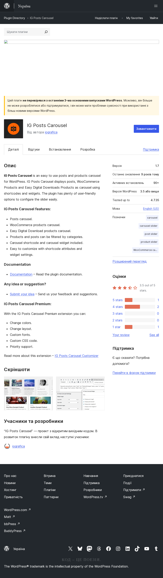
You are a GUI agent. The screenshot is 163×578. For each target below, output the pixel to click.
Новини (10, 483)
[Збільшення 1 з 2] (47, 382)
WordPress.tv (95, 497)
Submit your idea (22, 294)
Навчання (90, 476)
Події (127, 483)
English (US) (151, 208)
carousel (152, 217)
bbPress (12, 524)
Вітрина (49, 476)
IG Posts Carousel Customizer (76, 356)
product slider (149, 241)
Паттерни (51, 497)
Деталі (13, 149)
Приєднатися (133, 476)
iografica (51, 132)
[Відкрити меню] (156, 6)
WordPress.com (17, 510)
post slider (151, 233)
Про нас (10, 476)
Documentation (21, 274)
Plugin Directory (14, 18)
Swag (129, 497)
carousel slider (148, 225)
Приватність (13, 497)
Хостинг (10, 490)
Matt (9, 517)
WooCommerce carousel (146, 249)
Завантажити (146, 128)
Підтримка (151, 149)
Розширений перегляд (130, 261)
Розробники (92, 490)
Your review (121, 335)
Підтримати (134, 490)
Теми (47, 483)
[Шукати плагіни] (46, 32)
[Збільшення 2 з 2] (99, 382)
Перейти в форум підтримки (134, 373)
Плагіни (49, 490)
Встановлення (60, 149)
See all (154, 335)
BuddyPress (15, 531)
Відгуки (34, 149)
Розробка (87, 149)
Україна (19, 549)
